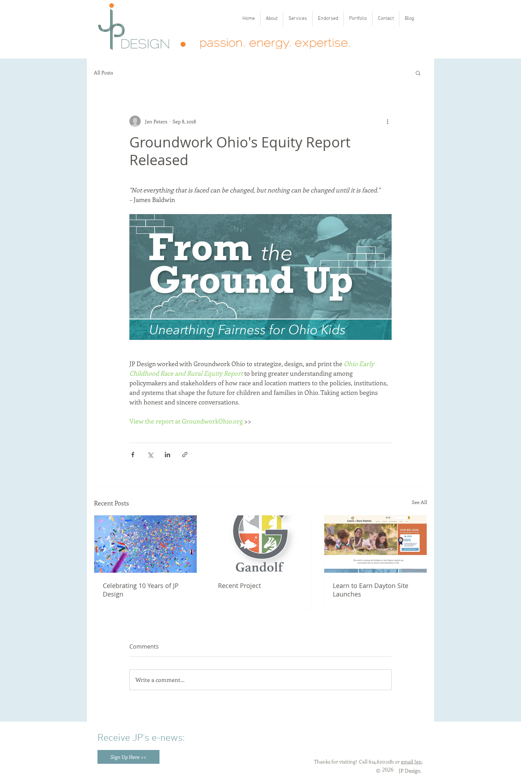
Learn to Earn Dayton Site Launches (370, 589)
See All (419, 502)
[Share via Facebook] (132, 454)
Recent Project (239, 585)
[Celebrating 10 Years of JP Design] (145, 544)
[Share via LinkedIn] (167, 454)
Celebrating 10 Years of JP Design (141, 589)
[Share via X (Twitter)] (150, 454)
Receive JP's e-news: (141, 738)
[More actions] (387, 121)
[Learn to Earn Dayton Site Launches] (375, 544)
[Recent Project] (260, 544)
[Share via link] (184, 454)
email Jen (411, 761)
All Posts (103, 72)
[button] (418, 72)
